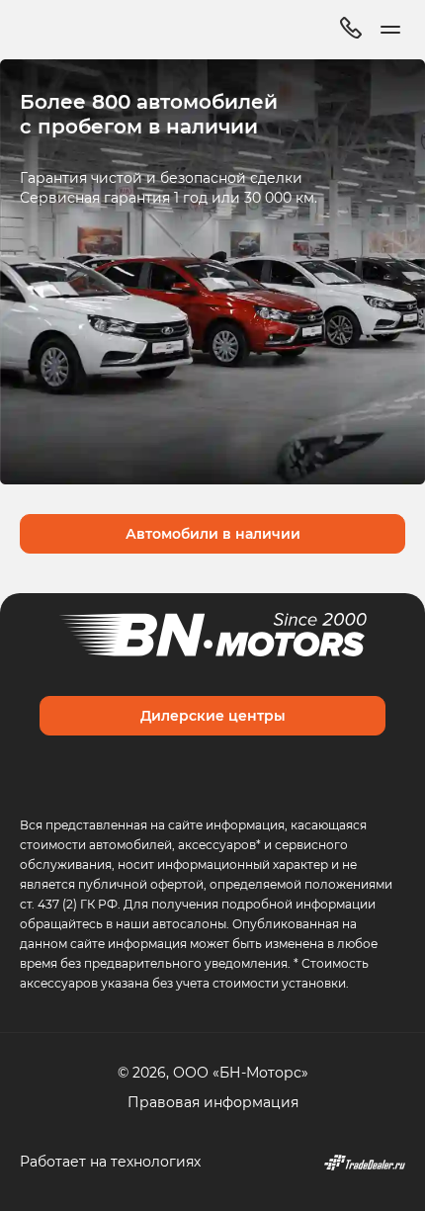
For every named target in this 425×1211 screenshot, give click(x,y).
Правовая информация (213, 1101)
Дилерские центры (213, 715)
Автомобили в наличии (213, 533)
